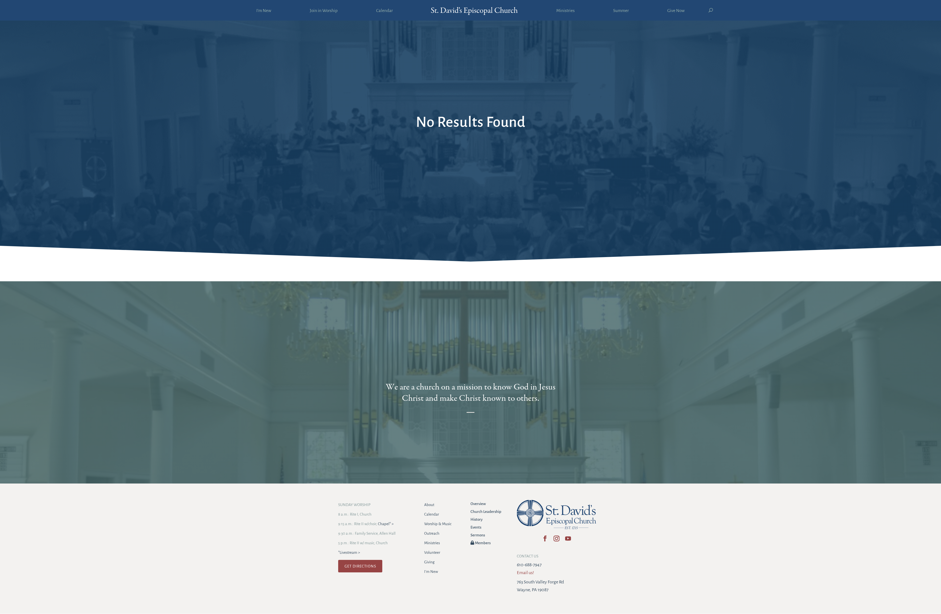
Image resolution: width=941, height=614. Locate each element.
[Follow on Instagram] (556, 540)
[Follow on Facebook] (544, 540)
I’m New (263, 11)
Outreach (431, 533)
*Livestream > (349, 552)
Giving (429, 562)
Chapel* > (386, 524)
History (476, 519)
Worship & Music (438, 524)
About (429, 505)
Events (475, 527)
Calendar (384, 11)
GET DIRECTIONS (360, 566)
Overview (478, 504)
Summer (621, 11)
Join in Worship (324, 11)
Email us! (525, 572)
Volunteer (432, 552)
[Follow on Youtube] (567, 540)
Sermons (477, 535)
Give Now (676, 11)
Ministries (565, 11)
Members (482, 543)
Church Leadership (485, 511)
